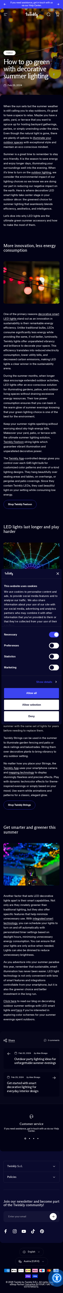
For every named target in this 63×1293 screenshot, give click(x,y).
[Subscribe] (53, 1216)
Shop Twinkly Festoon (20, 504)
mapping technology (21, 772)
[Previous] (5, 4)
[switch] (54, 645)
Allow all (31, 693)
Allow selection (31, 704)
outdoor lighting (41, 172)
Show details (44, 681)
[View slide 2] (29, 1138)
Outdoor (9, 53)
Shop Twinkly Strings (19, 805)
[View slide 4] (38, 1138)
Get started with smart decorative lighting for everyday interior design (22, 1087)
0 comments (53, 1040)
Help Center (35, 5)
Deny (31, 716)
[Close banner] (58, 573)
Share (11, 1040)
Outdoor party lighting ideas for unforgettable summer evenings (35, 1061)
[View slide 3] (33, 1138)
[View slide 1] (25, 1138)
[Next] (58, 4)
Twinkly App (16, 458)
